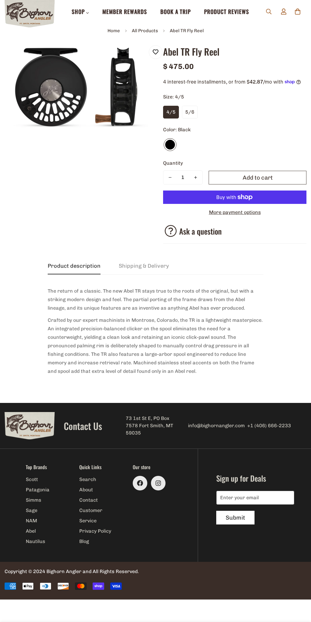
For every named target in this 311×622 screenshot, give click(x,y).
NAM (31, 521)
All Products (145, 30)
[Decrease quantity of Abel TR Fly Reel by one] (170, 177)
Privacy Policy (95, 531)
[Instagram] (158, 483)
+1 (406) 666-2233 (269, 425)
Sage (31, 510)
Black (170, 145)
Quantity (173, 163)
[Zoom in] (135, 57)
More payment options (235, 212)
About (86, 490)
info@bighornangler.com (216, 425)
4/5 (171, 112)
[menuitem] (80, 12)
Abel (31, 531)
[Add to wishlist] (155, 52)
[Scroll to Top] (299, 589)
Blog (84, 541)
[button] (298, 12)
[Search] (269, 11)
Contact (88, 500)
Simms (33, 500)
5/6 (189, 112)
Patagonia (38, 490)
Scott (32, 479)
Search (87, 479)
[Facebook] (140, 483)
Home (114, 30)
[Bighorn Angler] (30, 14)
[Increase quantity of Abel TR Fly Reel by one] (195, 177)
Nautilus (35, 541)
